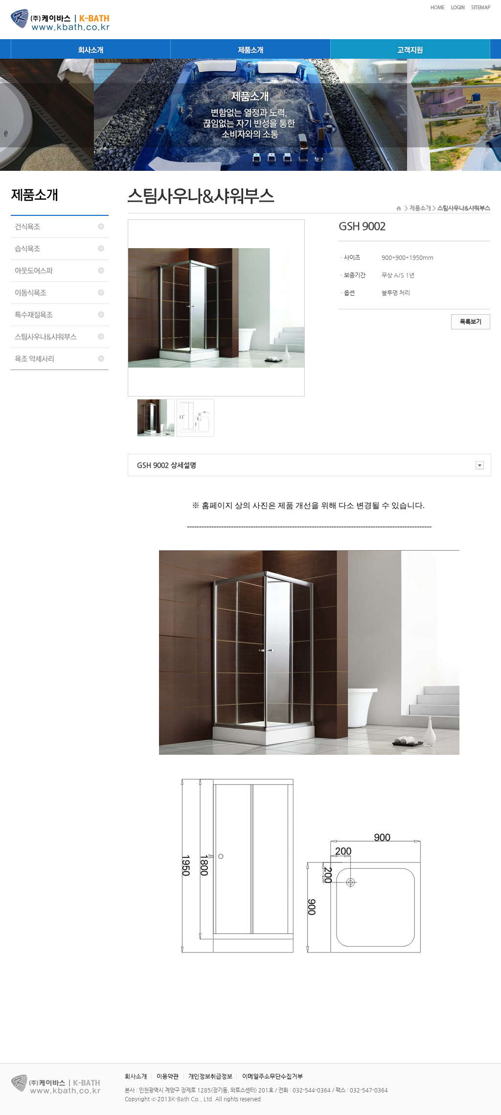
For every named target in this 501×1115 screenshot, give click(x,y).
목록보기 (470, 321)
